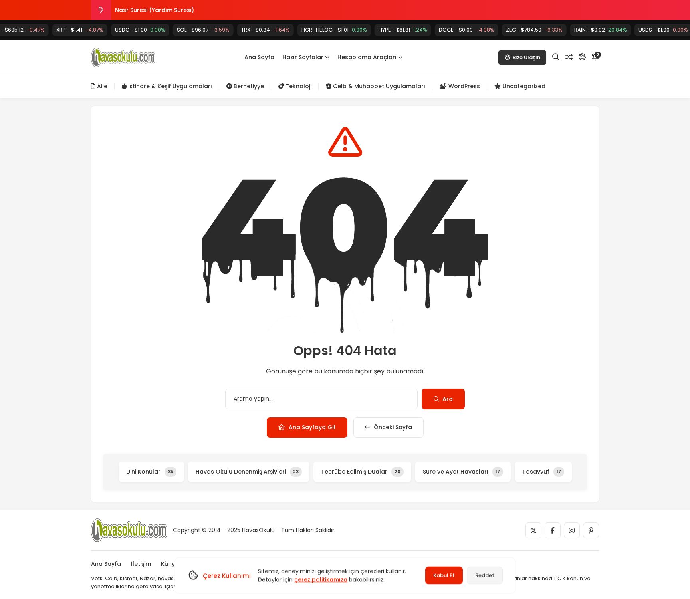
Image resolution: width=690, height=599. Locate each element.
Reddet (484, 575)
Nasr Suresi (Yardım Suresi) (154, 10)
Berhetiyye (248, 86)
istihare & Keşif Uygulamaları (169, 86)
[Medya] (533, 530)
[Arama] (555, 57)
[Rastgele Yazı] (569, 57)
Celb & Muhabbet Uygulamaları (378, 86)
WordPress (463, 86)
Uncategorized (523, 86)
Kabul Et (444, 575)
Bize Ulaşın (526, 57)
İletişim (141, 564)
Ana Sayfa (259, 57)
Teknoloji (297, 86)
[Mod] (582, 57)
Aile (101, 86)
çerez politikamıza (320, 579)
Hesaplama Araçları (367, 57)
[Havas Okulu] (123, 57)
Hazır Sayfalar (302, 57)
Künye (169, 564)
